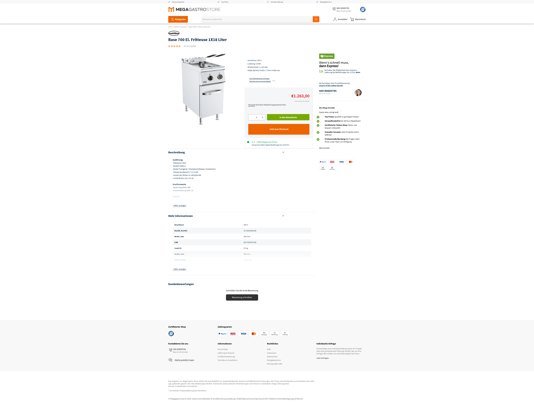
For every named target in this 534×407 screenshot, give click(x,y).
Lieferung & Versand (226, 353)
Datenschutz (272, 356)
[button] (174, 46)
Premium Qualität (178, 2)
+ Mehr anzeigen (179, 205)
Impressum (271, 353)
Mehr (358, 72)
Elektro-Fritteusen (180, 27)
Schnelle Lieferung (277, 2)
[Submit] (316, 19)
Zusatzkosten (180, 386)
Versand (251, 104)
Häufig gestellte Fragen (184, 360)
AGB (268, 349)
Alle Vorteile (324, 148)
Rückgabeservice (325, 2)
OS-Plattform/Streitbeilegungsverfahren (284, 398)
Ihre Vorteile (223, 349)
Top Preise (224, 2)
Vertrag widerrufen (274, 363)
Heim (170, 27)
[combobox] (260, 19)
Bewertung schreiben (242, 297)
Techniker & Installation (227, 360)
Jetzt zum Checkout (278, 129)
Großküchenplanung (226, 356)
